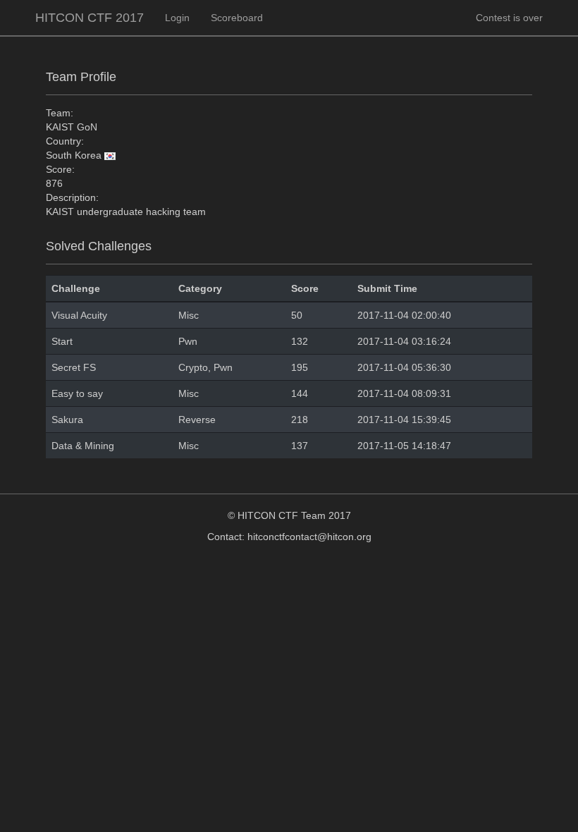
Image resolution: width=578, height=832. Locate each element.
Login (177, 17)
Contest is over (509, 17)
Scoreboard (237, 17)
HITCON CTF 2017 (89, 18)
